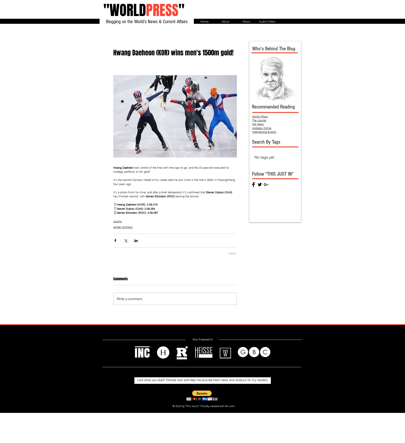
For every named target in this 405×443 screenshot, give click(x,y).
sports (117, 221)
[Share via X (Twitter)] (126, 241)
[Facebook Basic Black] (253, 184)
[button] (201, 395)
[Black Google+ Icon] (266, 184)
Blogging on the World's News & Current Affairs (147, 21)
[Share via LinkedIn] (136, 241)
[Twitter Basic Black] (259, 184)
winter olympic (123, 227)
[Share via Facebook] (115, 241)
